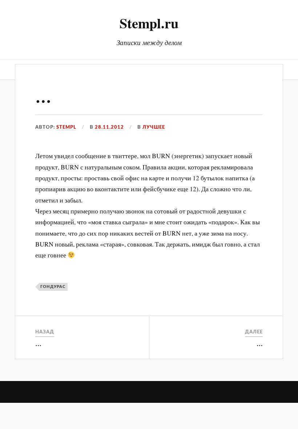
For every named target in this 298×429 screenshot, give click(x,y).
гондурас (52, 287)
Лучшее (153, 127)
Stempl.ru (149, 23)
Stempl (66, 127)
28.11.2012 (109, 127)
